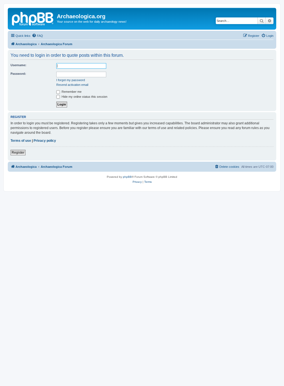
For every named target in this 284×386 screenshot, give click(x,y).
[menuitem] (37, 35)
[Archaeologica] (33, 18)
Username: (18, 65)
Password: (18, 73)
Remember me (71, 91)
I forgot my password (70, 80)
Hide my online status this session (84, 96)
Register (18, 153)
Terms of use (21, 141)
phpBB (127, 176)
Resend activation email (72, 84)
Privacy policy (45, 141)
